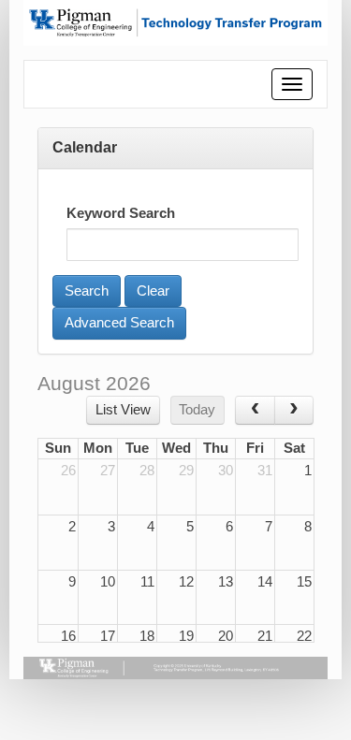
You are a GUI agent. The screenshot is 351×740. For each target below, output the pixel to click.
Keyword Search (120, 213)
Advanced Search (119, 322)
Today (197, 409)
